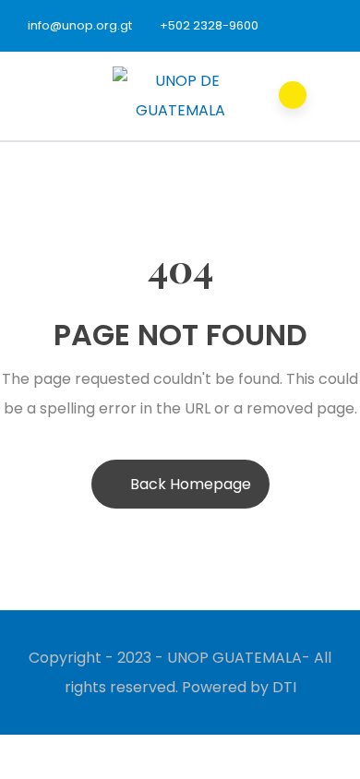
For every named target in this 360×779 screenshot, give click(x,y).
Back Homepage (190, 484)
